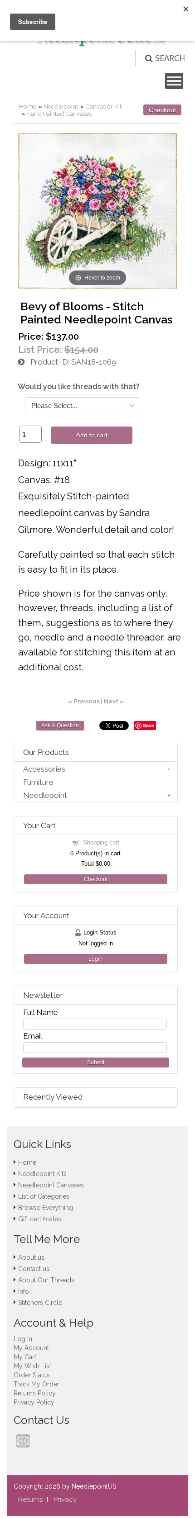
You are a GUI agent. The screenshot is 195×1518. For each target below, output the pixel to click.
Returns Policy (35, 1393)
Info (23, 1291)
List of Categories (43, 1196)
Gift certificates (39, 1219)
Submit (95, 1062)
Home (27, 106)
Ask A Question (60, 725)
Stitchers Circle (40, 1302)
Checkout (162, 110)
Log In (23, 1338)
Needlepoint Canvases (51, 1185)
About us (31, 1257)
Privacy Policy (34, 1402)
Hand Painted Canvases (59, 113)
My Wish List (32, 1366)
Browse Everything (45, 1207)
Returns (30, 1499)
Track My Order (36, 1384)
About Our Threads (46, 1280)
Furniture (38, 782)
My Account (31, 1348)
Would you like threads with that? (79, 386)
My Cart (25, 1357)
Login (95, 959)
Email (32, 1035)
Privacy (65, 1499)
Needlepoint (61, 106)
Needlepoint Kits (42, 1173)
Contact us (33, 1268)
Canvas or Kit (103, 106)
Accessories (44, 768)
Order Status (32, 1375)
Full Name (40, 1012)
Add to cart (91, 435)
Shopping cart (101, 842)
